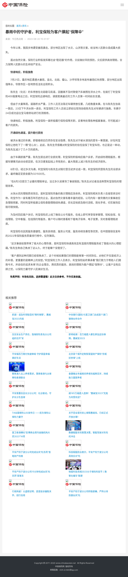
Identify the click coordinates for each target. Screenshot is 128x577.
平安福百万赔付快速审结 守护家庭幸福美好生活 (31, 356)
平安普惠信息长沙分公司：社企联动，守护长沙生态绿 (31, 395)
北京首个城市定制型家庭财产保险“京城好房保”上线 (88, 356)
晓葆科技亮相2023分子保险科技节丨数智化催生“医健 (88, 473)
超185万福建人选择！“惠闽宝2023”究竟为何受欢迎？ (88, 395)
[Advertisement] (66, 522)
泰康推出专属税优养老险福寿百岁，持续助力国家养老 (88, 375)
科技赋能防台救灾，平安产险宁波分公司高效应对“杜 (88, 454)
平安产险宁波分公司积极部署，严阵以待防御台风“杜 (88, 493)
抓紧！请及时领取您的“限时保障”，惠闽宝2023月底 (31, 316)
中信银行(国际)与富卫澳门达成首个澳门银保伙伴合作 (88, 316)
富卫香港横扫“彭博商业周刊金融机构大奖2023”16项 (31, 434)
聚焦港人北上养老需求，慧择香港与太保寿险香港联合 (31, 375)
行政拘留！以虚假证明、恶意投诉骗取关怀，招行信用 (31, 493)
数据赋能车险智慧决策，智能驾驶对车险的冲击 (88, 434)
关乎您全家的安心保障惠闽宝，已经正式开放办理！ (88, 414)
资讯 (24, 25)
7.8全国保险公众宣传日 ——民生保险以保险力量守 (31, 414)
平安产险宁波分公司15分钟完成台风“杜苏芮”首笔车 (31, 473)
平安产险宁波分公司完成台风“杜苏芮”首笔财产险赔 (31, 454)
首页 (18, 25)
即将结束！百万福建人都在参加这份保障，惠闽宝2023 (87, 336)
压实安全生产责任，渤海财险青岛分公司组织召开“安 (31, 336)
